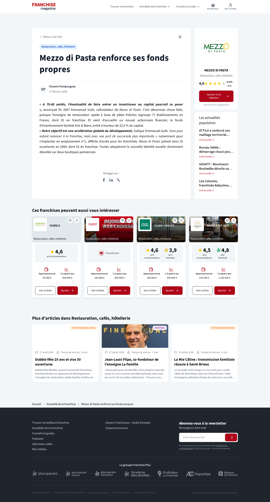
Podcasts (37, 439)
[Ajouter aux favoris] (70, 220)
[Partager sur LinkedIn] (111, 180)
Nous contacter (121, 492)
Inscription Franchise (144, 492)
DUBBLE (55, 226)
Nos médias (39, 449)
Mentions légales (41, 492)
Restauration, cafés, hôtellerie (58, 47)
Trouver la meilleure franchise (50, 423)
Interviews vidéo (42, 444)
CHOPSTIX (108, 226)
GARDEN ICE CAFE (218, 226)
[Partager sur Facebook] (104, 180)
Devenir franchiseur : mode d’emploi (128, 423)
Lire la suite (205, 140)
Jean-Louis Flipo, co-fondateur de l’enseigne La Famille (132, 362)
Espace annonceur (117, 428)
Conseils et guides (43, 433)
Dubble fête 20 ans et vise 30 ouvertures (58, 362)
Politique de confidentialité (69, 492)
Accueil (36, 404)
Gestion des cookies (98, 493)
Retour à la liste (52, 37)
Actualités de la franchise (47, 428)
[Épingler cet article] (180, 37)
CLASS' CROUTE (164, 226)
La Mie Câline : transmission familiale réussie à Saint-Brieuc (204, 362)
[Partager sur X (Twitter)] (118, 180)
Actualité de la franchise (61, 404)
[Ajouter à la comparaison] (76, 220)
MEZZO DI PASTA (216, 70)
